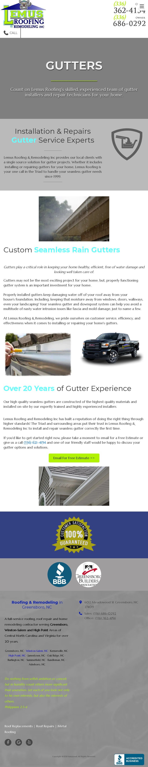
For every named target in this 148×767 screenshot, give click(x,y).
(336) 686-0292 (104, 613)
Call (13, 33)
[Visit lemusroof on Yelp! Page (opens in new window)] (29, 742)
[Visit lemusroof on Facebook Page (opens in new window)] (8, 742)
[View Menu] (141, 6)
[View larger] (74, 218)
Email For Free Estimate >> (74, 458)
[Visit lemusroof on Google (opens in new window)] (18, 742)
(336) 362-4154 (105, 618)
